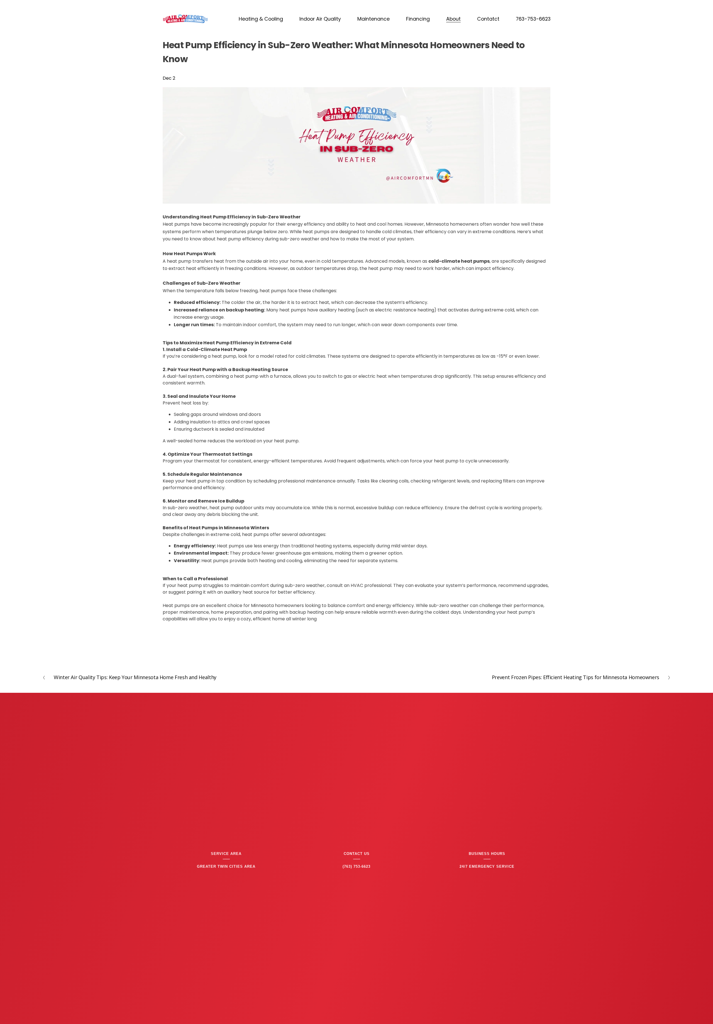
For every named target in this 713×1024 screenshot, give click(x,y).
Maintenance (373, 18)
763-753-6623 (533, 18)
